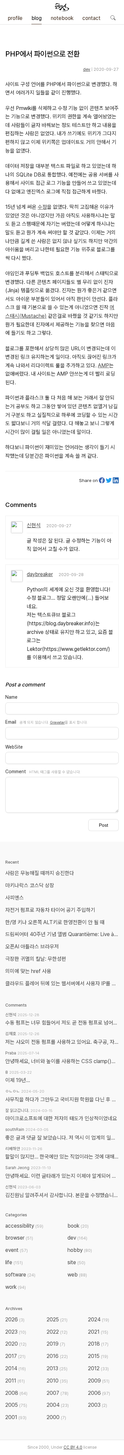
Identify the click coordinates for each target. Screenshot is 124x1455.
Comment (15, 771)
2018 (98, 1344)
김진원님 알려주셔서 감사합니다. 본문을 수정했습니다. (62, 1195)
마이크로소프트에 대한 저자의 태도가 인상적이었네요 (61, 1118)
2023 (15, 1332)
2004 (58, 1405)
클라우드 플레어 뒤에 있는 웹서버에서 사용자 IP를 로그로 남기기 (63, 983)
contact (91, 18)
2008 (16, 1393)
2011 (15, 1381)
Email (10, 722)
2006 (99, 1393)
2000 (56, 1417)
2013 (57, 1368)
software (20, 1275)
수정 (42, 207)
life (14, 1262)
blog (36, 18)
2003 (97, 1405)
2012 (98, 1368)
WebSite (14, 747)
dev (86, 69)
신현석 (34, 525)
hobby (79, 1250)
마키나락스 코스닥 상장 (29, 885)
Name (11, 697)
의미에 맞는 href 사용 (28, 971)
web (77, 1275)
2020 (15, 1344)
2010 (57, 1381)
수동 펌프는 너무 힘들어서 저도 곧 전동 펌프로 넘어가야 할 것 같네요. (62, 1023)
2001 (15, 1417)
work (15, 1287)
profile (15, 18)
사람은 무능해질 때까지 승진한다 (39, 873)
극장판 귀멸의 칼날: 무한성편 (35, 959)
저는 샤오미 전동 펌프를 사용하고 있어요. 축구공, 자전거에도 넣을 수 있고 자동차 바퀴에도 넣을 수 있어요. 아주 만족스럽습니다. (62, 1042)
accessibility (24, 1226)
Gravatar (57, 722)
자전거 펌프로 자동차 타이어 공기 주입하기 (50, 910)
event (16, 1250)
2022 (57, 1332)
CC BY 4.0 (72, 1447)
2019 (56, 1344)
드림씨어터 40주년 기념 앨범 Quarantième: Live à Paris (63, 934)
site (76, 1262)
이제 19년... (17, 1080)
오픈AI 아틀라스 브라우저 (32, 946)
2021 (98, 1332)
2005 (16, 1405)
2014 (15, 1368)
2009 (98, 1381)
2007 (57, 1393)
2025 (57, 1319)
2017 (15, 1356)
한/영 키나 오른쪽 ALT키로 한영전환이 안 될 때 (55, 922)
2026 (14, 1319)
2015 (98, 1356)
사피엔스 (14, 898)
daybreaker (40, 574)
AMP (103, 365)
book (78, 1226)
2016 (57, 1356)
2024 (98, 1319)
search (112, 17)
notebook (62, 18)
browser (19, 1238)
